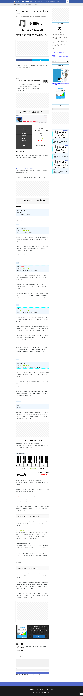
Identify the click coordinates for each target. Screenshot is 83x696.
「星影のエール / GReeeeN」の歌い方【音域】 (36, 646)
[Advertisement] (32, 49)
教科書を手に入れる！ (39, 636)
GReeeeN (23, 4)
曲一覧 (47, 1)
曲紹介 (19, 4)
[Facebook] (24, 60)
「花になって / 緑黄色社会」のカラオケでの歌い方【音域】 (60, 172)
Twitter (53, 57)
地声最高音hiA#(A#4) (38, 16)
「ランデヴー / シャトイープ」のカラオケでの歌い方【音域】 (60, 142)
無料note (31, 1)
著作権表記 (32, 689)
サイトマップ (38, 689)
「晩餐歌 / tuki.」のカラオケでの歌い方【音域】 (60, 157)
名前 (16, 668)
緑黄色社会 (66, 160)
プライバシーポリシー (46, 689)
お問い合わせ (58, 1)
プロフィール (43, 1)
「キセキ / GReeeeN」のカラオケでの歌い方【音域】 (33, 4)
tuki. (67, 145)
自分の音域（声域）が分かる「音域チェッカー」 (60, 56)
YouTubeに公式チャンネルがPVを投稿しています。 (26, 168)
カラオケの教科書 (37, 1)
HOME (16, 4)
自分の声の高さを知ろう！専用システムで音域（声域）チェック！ (29, 81)
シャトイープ (66, 130)
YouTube (53, 55)
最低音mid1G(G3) (43, 16)
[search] (68, 62)
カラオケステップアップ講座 (45, 692)
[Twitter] (40, 60)
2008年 (33, 16)
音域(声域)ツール (52, 1)
